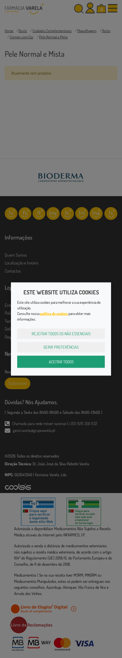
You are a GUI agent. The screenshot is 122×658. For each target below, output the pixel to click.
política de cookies (54, 313)
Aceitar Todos (61, 361)
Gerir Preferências (61, 347)
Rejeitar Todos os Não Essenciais (61, 333)
